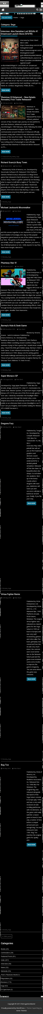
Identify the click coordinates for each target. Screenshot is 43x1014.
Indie (2, 960)
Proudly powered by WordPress (13, 1008)
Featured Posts (7, 156)
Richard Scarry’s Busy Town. (14, 162)
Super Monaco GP (9, 376)
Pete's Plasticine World (9, 975)
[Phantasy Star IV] (13, 270)
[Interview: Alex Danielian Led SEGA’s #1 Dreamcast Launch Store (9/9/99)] (10, 39)
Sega (17, 156)
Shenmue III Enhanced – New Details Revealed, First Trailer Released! (18, 98)
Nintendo (4, 971)
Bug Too (5, 765)
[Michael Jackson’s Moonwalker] (13, 215)
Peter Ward (19, 103)
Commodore (5, 953)
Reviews (5, 202)
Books (3, 949)
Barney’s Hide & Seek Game (14, 325)
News (14, 156)
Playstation (5, 978)
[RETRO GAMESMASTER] (3, 9)
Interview (4, 964)
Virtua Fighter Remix (10, 594)
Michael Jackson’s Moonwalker (15, 207)
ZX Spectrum (5, 989)
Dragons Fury (7, 423)
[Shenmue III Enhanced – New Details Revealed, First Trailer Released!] (13, 107)
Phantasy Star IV (9, 263)
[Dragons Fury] (13, 430)
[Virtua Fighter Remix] (13, 601)
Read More (5, 90)
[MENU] (40, 9)
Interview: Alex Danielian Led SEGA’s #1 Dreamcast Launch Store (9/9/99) (19, 32)
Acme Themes (21, 1010)
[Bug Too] (13, 772)
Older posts (7, 936)
